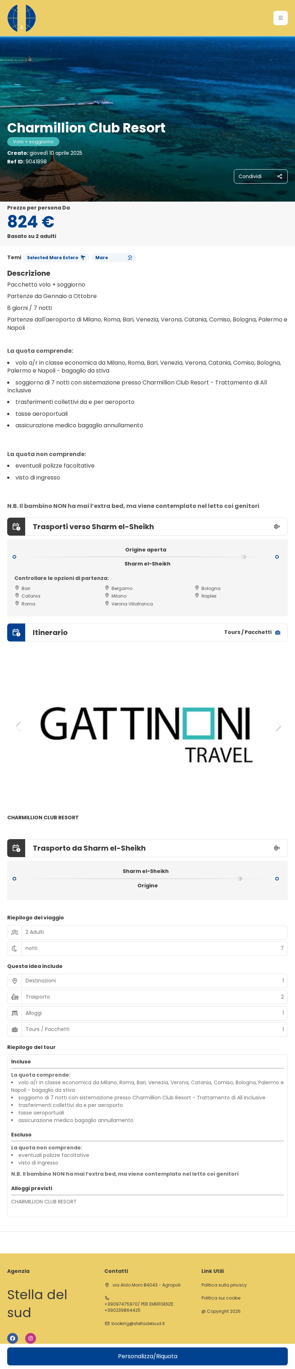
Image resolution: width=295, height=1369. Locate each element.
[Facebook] (12, 1338)
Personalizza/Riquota (147, 1356)
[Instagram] (30, 1338)
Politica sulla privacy (224, 1285)
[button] (280, 18)
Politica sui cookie (220, 1298)
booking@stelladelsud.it (138, 1324)
